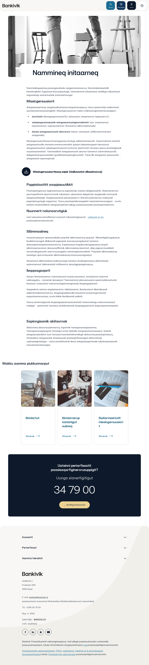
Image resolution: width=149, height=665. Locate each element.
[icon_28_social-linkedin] (33, 632)
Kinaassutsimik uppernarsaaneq (38, 650)
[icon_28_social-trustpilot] (41, 632)
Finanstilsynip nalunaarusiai (62, 654)
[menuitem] (53, 5)
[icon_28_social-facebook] (25, 632)
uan (85, 645)
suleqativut (68, 650)
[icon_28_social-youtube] (48, 632)
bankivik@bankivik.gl (38, 597)
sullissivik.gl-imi (95, 217)
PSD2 (59, 650)
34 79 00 (74, 490)
